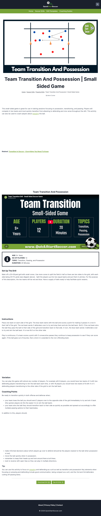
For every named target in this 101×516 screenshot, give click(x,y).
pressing (36, 114)
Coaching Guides (65, 11)
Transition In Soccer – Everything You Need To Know (29, 151)
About (40, 505)
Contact (60, 505)
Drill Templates (52, 11)
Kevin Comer (51, 95)
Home (31, 11)
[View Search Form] (97, 4)
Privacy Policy (49, 505)
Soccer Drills (40, 11)
